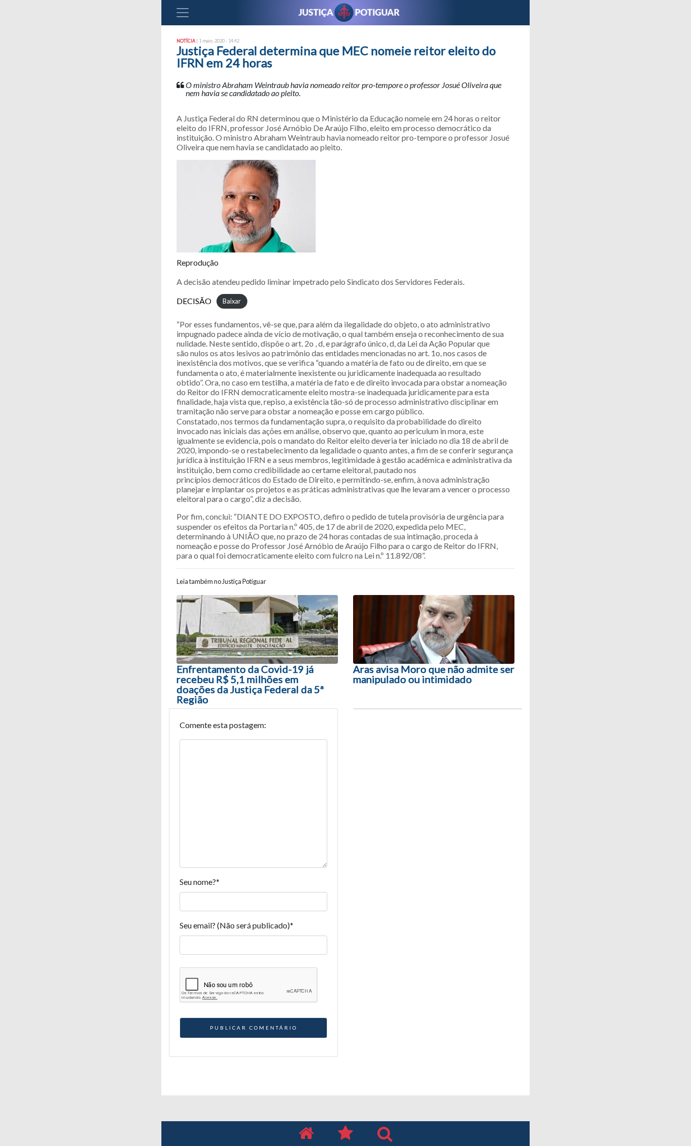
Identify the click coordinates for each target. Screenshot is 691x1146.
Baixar (232, 302)
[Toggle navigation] (182, 12)
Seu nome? (200, 881)
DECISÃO (194, 301)
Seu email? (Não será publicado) (236, 925)
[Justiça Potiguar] (306, 1133)
